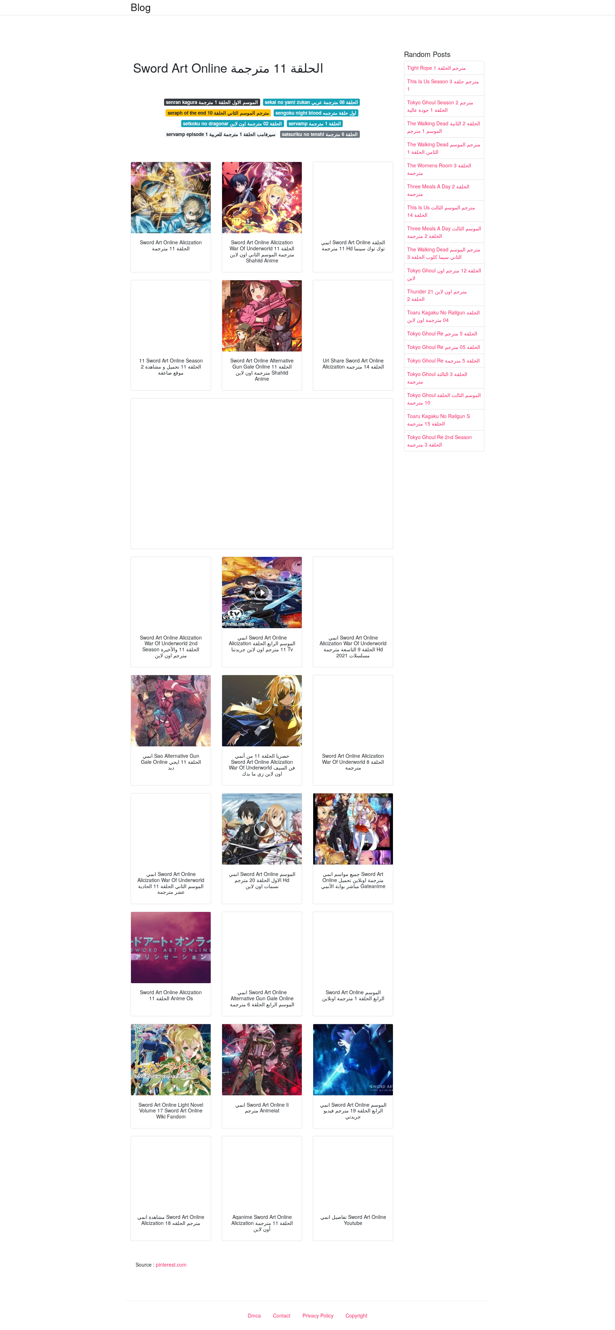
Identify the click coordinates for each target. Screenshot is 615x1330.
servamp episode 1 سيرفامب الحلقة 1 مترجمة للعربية (220, 134)
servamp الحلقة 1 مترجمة (315, 123)
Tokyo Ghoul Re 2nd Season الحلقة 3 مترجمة (439, 440)
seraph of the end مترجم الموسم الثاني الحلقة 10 (218, 112)
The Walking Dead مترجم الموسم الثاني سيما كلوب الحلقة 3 (443, 253)
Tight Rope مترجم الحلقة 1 (436, 67)
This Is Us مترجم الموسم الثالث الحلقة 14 (441, 211)
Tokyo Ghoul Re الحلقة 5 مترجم (442, 333)
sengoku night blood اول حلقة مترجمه (315, 112)
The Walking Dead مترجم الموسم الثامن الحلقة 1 (443, 148)
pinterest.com (171, 1264)
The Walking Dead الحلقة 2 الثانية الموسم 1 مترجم (443, 127)
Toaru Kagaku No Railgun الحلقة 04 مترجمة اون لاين (443, 316)
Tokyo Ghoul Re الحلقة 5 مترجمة (443, 360)
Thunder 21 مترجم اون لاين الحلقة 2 (437, 295)
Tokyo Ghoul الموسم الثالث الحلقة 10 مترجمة (444, 398)
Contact (281, 1315)
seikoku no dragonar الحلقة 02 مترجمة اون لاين (232, 123)
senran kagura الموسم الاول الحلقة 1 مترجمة (212, 102)
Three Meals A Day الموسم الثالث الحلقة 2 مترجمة (444, 232)
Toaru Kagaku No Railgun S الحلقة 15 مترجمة (438, 419)
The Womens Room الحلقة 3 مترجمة (439, 169)
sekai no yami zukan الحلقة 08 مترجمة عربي (311, 102)
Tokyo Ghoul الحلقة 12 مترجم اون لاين (444, 274)
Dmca (254, 1315)
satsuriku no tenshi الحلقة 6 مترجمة (320, 134)
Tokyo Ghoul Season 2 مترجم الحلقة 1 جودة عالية (440, 106)
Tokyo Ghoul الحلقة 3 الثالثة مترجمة (437, 377)
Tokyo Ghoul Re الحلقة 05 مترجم (443, 346)
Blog (141, 6)
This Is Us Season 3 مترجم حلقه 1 (443, 85)
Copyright (356, 1315)
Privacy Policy (318, 1315)
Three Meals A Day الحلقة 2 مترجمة (438, 190)
